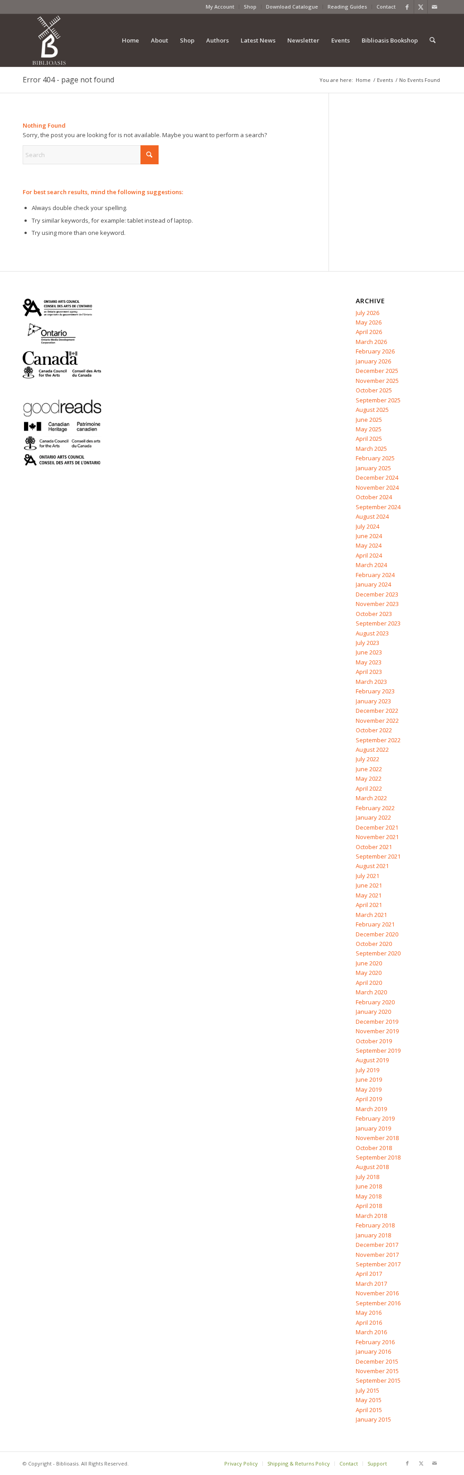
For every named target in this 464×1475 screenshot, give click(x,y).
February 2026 (375, 351)
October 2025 (374, 390)
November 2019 (377, 1031)
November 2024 (377, 487)
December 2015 (377, 1361)
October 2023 (374, 614)
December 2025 (377, 371)
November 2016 (377, 1293)
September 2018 (378, 1157)
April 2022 (369, 788)
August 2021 (372, 866)
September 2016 (378, 1303)
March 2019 (371, 1109)
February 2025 (375, 458)
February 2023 (375, 691)
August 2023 (372, 633)
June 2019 (369, 1079)
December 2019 (377, 1021)
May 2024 (369, 545)
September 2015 (378, 1380)
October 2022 (374, 730)
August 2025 (372, 410)
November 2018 (377, 1138)
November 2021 (377, 837)
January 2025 (373, 468)
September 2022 (378, 740)
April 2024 (369, 555)
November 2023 (377, 604)
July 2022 (367, 759)
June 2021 (369, 885)
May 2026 (369, 322)
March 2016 (371, 1332)
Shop (250, 6)
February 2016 (375, 1342)
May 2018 (369, 1196)
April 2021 (369, 905)
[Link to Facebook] (407, 7)
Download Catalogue (292, 6)
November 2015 (377, 1371)
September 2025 (378, 400)
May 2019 (369, 1089)
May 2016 (369, 1312)
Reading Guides (347, 6)
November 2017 (377, 1255)
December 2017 (377, 1245)
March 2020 (371, 992)
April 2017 (369, 1274)
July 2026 (367, 313)
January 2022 (373, 817)
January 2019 (373, 1128)
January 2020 (373, 1011)
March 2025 (371, 448)
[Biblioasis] (49, 40)
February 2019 (375, 1118)
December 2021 (377, 827)
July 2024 (367, 526)
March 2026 (371, 342)
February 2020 (375, 1002)
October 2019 (374, 1041)
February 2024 (375, 575)
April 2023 (369, 672)
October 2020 (374, 944)
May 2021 (369, 895)
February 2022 (375, 808)
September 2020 (378, 953)
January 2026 (373, 361)
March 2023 (371, 682)
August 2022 (372, 749)
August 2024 (372, 516)
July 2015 (367, 1390)
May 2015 (369, 1400)
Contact (386, 6)
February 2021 (375, 924)
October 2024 (374, 497)
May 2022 (369, 778)
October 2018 (374, 1148)
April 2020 (369, 983)
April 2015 (369, 1410)
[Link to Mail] (434, 7)
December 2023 (377, 594)
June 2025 (369, 419)
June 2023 (369, 652)
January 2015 (373, 1419)
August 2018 (372, 1167)
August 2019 (372, 1060)
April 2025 (369, 438)
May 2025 (369, 429)
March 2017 (371, 1283)
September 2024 (378, 507)
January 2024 (373, 584)
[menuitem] (220, 7)
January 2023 (373, 701)
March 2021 (371, 915)
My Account (220, 6)
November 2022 (377, 720)
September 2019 (378, 1050)
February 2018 (375, 1225)
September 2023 (378, 623)
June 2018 (369, 1186)
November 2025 (377, 381)
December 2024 (377, 477)
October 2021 (374, 847)
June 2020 (369, 963)
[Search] (432, 40)
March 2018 (371, 1216)
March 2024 (371, 565)
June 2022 (369, 769)
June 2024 (369, 536)
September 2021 (378, 856)
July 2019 (367, 1070)
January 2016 (373, 1351)
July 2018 (367, 1177)
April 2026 (369, 332)
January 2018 (373, 1235)
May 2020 (369, 973)
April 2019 (369, 1099)
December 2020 (377, 934)
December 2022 (377, 710)
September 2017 (378, 1264)
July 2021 (367, 876)
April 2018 (369, 1206)
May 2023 (369, 662)
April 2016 (369, 1322)
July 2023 (367, 643)
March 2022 (371, 798)
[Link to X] (420, 7)
